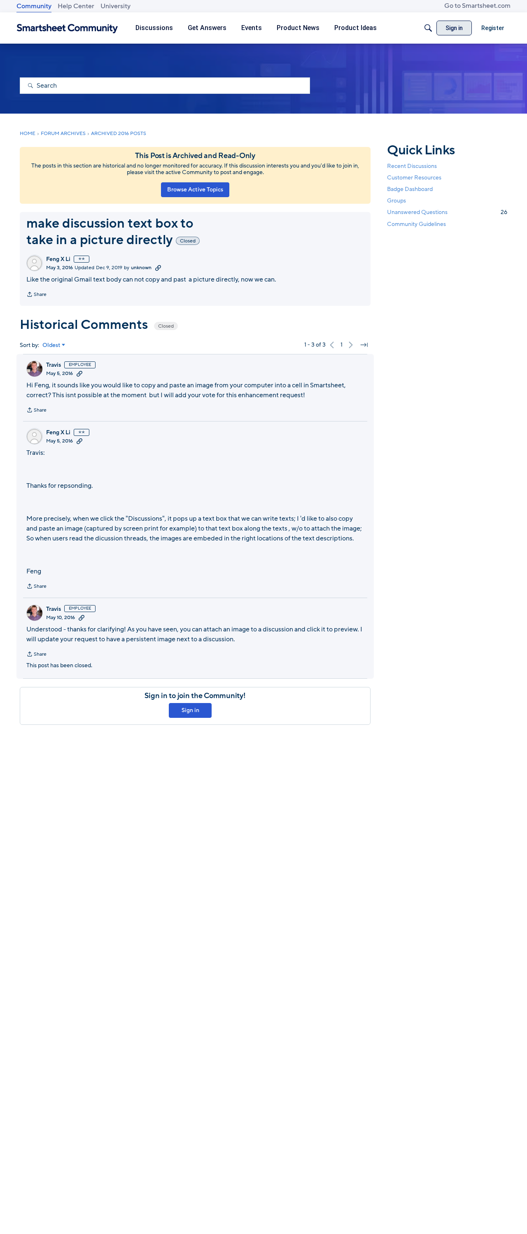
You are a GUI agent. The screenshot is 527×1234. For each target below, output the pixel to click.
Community (33, 6)
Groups (396, 201)
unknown (141, 267)
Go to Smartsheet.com (477, 5)
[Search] (428, 28)
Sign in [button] (190, 710)
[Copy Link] (158, 267)
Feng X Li (58, 259)
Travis (53, 365)
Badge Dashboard (410, 189)
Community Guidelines (416, 224)
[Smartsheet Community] (67, 28)
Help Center (76, 6)
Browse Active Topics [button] (195, 189)
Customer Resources (414, 178)
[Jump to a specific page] (364, 345)
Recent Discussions (412, 166)
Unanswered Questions (447, 212)
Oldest (51, 345)
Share (36, 295)
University (115, 6)
